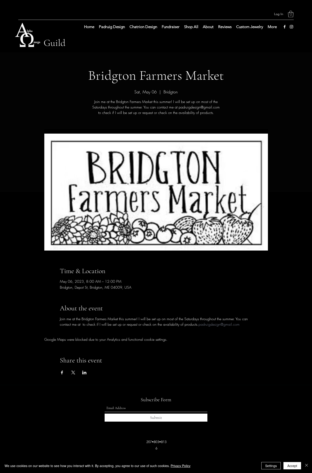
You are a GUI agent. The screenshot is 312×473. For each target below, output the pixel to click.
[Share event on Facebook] (62, 372)
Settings (271, 465)
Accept (292, 465)
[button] (290, 14)
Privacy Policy (180, 465)
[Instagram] (291, 26)
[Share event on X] (73, 372)
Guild (55, 43)
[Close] (306, 465)
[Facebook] (284, 26)
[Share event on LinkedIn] (84, 372)
